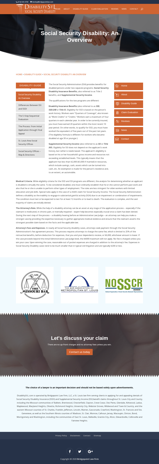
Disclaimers (75, 435)
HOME (19, 74)
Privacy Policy (61, 435)
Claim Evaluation (99, 9)
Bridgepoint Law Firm (88, 459)
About (67, 9)
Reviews (114, 9)
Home (57, 9)
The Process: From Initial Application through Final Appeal (30, 130)
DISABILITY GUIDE (32, 74)
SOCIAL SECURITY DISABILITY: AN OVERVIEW (65, 74)
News (124, 9)
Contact (134, 9)
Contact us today (79, 352)
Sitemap (97, 435)
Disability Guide (80, 9)
